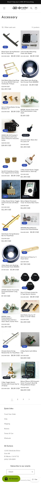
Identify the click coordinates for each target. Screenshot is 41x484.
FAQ (5, 419)
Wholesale (7, 438)
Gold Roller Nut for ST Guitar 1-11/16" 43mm (28, 315)
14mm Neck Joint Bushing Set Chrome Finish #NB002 (29, 81)
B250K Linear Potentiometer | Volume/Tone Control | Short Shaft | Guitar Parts (10, 319)
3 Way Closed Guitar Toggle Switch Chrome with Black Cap (11, 202)
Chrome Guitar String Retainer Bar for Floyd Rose (10, 351)
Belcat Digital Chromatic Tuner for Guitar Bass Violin (30, 202)
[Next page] (29, 399)
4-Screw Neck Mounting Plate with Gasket (28, 52)
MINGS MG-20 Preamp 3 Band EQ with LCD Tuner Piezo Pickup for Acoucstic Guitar (10, 137)
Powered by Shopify (26, 480)
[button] (4, 8)
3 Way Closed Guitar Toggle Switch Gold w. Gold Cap (30, 170)
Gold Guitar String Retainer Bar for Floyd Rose (10, 234)
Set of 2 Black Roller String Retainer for (11, 108)
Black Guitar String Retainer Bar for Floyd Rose (11, 52)
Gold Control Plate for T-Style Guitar (29, 258)
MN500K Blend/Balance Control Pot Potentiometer (29, 228)
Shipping (7, 424)
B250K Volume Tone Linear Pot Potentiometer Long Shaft (29, 111)
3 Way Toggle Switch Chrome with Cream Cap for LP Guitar (10, 383)
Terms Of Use (8, 433)
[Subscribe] (32, 471)
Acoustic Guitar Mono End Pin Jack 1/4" (29, 140)
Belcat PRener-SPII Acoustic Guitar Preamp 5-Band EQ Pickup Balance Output (30, 382)
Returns (6, 428)
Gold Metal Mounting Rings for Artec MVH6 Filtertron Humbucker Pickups (10, 81)
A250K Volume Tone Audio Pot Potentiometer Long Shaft (10, 291)
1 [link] (12, 399)
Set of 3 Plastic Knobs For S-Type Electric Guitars (29, 293)
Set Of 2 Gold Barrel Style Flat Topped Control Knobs (10, 172)
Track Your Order (10, 414)
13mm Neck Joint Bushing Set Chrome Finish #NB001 (10, 266)
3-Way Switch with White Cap (29, 351)
